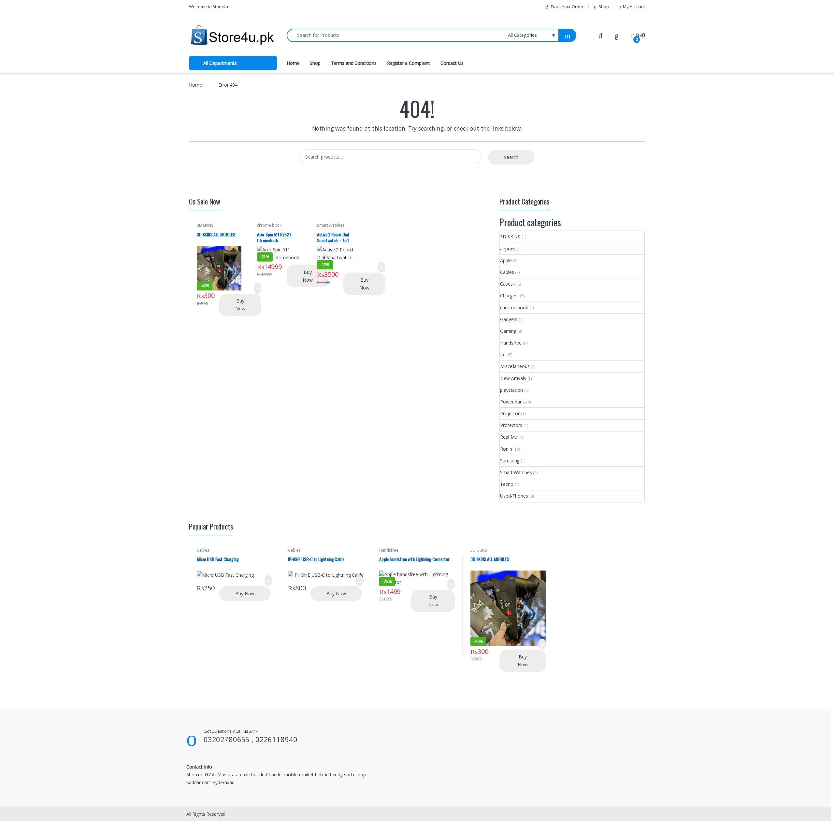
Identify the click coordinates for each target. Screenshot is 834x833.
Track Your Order (567, 6)
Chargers (509, 295)
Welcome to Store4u (208, 6)
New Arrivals (513, 378)
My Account (634, 6)
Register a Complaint (408, 63)
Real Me (508, 437)
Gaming (508, 331)
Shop (603, 6)
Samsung (509, 461)
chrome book (269, 225)
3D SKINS (205, 225)
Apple (505, 260)
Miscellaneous (514, 366)
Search (511, 157)
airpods (507, 249)
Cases (506, 284)
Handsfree (511, 343)
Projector (510, 413)
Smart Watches (330, 225)
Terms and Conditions (354, 63)
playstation (511, 390)
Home (293, 63)
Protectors (511, 425)
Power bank (512, 402)
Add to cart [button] (381, 267)
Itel (503, 354)
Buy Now (240, 305)
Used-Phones (514, 496)
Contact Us (452, 63)
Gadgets (508, 319)
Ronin (506, 449)
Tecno (506, 484)
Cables (507, 272)
